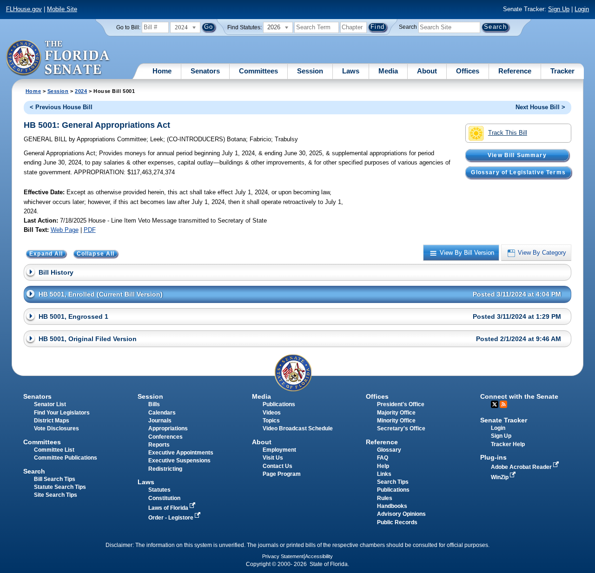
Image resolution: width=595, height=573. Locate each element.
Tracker (562, 71)
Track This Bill (507, 132)
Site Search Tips (55, 495)
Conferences (165, 437)
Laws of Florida (169, 508)
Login (582, 9)
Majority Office (396, 412)
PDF (90, 229)
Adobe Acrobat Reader (522, 467)
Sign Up (558, 9)
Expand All (46, 254)
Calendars (162, 412)
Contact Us (277, 466)
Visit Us (273, 458)
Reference (514, 71)
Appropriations (168, 428)
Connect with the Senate (519, 396)
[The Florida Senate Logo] (58, 58)
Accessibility (319, 556)
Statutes (159, 490)
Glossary (389, 450)
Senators (205, 71)
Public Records (397, 522)
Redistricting (165, 469)
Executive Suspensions (179, 460)
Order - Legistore (171, 517)
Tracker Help (508, 444)
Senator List (50, 404)
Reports (159, 445)
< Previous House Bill (61, 107)
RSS (503, 404)
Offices (467, 71)
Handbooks (392, 506)
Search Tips (393, 482)
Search (408, 27)
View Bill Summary (517, 155)
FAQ (382, 458)
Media (388, 71)
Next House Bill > (540, 107)
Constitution (164, 498)
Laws (350, 71)
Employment (279, 450)
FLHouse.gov (24, 9)
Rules (384, 498)
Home (162, 71)
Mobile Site (62, 9)
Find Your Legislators (62, 412)
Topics (271, 420)
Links (384, 474)
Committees (258, 71)
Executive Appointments (180, 452)
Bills (154, 404)
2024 (81, 91)
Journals (160, 420)
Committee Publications (65, 458)
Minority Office (396, 420)
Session (310, 71)
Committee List (54, 450)
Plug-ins (493, 457)
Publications (279, 404)
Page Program (282, 474)
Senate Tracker (503, 420)
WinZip (500, 477)
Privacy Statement (283, 556)
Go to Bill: (128, 27)
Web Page (65, 229)
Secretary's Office (401, 428)
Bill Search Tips (54, 479)
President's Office (400, 404)
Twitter (494, 404)
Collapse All (96, 254)
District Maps (51, 420)
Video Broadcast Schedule (298, 428)
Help (383, 466)
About (427, 71)
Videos (272, 412)
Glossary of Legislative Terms (518, 172)
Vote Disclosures (56, 428)
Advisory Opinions (401, 514)
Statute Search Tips (60, 487)
